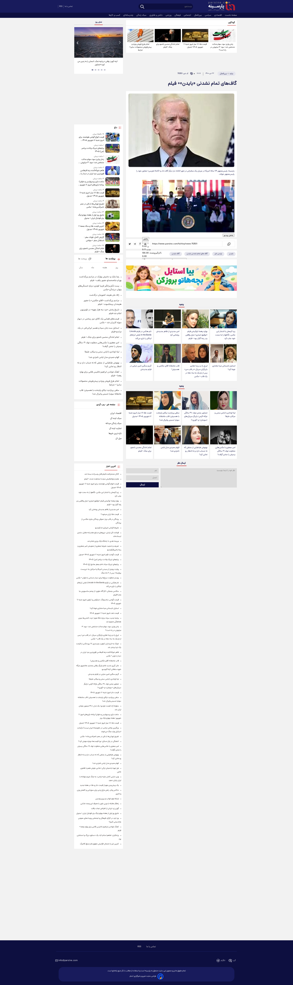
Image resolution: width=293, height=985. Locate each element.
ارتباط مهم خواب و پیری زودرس (107, 798)
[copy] (228, 244)
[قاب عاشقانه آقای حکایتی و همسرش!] (167, 353)
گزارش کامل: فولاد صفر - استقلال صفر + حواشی (94, 239)
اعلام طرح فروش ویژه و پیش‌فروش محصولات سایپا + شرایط (140, 47)
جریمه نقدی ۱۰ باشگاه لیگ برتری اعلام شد (103, 541)
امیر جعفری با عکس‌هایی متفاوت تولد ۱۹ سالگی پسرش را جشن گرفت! (225, 451)
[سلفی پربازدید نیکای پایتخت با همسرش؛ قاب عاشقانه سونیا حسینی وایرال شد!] (167, 400)
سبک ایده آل (115, 418)
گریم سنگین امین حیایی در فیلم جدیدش (140, 367)
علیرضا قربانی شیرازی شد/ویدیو (107, 527)
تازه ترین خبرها (115, 433)
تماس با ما (69, 6)
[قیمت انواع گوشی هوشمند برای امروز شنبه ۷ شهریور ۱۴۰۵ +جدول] (112, 137)
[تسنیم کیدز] (181, 279)
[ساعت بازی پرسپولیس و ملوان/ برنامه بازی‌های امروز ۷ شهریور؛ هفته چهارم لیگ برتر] (112, 182)
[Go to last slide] (77, 43)
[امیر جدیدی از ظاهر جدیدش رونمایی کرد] (167, 319)
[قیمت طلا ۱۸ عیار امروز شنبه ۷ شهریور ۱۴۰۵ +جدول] (195, 35)
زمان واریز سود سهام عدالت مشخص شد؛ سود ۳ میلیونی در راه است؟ (222, 47)
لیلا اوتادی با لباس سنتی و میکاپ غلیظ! (225, 414)
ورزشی (169, 15)
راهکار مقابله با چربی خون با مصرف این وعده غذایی (99, 803)
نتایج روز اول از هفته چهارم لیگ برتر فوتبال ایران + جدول (91, 217)
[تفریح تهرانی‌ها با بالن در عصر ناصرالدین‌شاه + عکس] (112, 204)
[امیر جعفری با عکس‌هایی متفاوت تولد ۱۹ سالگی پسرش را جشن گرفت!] (223, 435)
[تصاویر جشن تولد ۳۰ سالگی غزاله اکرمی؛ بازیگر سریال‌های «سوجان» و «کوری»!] (195, 400)
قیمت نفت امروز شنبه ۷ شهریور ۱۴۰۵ (104, 613)
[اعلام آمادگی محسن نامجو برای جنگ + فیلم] (168, 35)
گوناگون (231, 22)
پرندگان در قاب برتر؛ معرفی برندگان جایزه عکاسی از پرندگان (97, 63)
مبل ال (118, 438)
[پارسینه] (220, 6)
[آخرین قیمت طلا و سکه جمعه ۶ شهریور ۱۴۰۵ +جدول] (112, 226)
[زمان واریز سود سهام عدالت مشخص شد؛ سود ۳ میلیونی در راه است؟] (223, 35)
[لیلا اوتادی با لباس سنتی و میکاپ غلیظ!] (223, 400)
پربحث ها (82, 259)
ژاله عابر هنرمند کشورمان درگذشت (104, 295)
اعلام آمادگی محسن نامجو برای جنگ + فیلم (167, 46)
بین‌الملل (198, 15)
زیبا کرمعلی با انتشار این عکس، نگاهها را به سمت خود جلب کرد (225, 335)
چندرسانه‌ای (128, 15)
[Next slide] (119, 43)
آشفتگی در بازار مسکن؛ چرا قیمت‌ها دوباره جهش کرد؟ (98, 741)
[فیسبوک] (140, 244)
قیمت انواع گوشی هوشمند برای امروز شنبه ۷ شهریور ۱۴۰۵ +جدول (91, 139)
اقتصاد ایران (115, 413)
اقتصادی (218, 15)
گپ (234, 960)
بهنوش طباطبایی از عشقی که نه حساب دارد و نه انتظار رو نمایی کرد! (195, 451)
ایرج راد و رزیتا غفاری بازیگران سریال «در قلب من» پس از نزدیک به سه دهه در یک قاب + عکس (195, 371)
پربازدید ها (110, 259)
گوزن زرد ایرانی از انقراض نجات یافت (105, 808)
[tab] (105, 69)
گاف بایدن (176, 253)
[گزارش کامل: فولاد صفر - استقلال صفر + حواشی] (112, 237)
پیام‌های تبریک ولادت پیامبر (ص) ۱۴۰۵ (92, 150)
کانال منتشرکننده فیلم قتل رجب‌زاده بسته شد (101, 474)
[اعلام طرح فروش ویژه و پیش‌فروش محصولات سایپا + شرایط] (140, 35)
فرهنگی (177, 15)
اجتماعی (188, 15)
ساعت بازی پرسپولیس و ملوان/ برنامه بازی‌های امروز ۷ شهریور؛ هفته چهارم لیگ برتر (91, 183)
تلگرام (223, 960)
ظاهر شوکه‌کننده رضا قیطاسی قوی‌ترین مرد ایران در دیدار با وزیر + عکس (92, 172)
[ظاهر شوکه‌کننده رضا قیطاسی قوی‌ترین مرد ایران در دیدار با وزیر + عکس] (112, 170)
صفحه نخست (231, 15)
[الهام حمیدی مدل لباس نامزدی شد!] (167, 435)
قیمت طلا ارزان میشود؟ (110, 514)
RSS (60, 6)
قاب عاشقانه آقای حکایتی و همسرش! (168, 367)
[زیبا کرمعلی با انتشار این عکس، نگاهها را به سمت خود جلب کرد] (223, 319)
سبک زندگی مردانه (113, 423)
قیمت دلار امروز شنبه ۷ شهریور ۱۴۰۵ (104, 692)
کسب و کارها (115, 15)
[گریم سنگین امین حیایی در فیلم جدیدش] (139, 353)
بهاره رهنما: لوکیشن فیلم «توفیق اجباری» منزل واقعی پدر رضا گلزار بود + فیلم (196, 335)
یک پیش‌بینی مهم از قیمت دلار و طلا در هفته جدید (99, 785)
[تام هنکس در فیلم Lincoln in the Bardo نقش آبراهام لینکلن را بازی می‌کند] (139, 319)
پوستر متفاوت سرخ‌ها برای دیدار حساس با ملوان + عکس (97, 577)
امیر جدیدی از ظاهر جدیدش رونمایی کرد (167, 333)
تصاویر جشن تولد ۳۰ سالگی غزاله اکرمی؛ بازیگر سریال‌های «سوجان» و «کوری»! (195, 416)
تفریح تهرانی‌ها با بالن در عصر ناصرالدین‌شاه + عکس (92, 205)
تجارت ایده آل (115, 428)
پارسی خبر (218, 253)
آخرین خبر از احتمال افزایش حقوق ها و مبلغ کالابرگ (99, 844)
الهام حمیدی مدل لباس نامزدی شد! (170, 449)
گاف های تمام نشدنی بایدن (197, 253)
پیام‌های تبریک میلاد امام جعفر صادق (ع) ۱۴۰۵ (101, 564)
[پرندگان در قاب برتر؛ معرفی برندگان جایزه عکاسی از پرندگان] (98, 42)
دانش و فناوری (156, 15)
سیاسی (208, 15)
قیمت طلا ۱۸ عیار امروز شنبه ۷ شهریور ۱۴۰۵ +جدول (195, 46)
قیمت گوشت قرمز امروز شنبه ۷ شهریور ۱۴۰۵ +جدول (99, 554)
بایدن (231, 253)
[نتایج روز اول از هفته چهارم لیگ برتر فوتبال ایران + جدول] (112, 215)
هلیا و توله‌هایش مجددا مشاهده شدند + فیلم (101, 479)
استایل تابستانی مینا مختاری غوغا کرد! (223, 367)
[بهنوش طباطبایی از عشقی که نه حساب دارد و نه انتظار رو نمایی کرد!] (195, 435)
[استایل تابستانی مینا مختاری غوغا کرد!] (223, 353)
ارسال (142, 484)
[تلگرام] (135, 244)
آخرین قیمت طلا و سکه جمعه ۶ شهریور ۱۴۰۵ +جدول (91, 228)
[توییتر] (130, 244)
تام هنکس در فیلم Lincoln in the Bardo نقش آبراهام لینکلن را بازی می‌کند (140, 335)
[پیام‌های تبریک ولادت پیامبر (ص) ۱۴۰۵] (112, 148)
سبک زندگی (141, 15)
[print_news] (145, 244)
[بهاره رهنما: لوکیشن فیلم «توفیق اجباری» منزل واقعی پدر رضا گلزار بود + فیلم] (195, 319)
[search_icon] (142, 6)
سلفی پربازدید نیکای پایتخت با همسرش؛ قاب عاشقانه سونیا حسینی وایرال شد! (167, 416)
